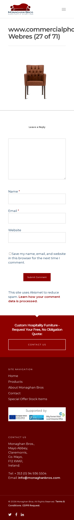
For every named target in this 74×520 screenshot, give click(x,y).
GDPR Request (31, 505)
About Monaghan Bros (26, 387)
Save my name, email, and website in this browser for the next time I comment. (37, 258)
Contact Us (37, 344)
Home (13, 376)
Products (15, 381)
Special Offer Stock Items (27, 399)
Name (14, 191)
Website (14, 230)
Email (13, 211)
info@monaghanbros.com (39, 478)
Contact (14, 393)
